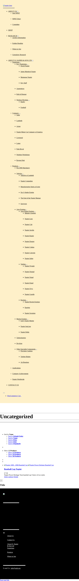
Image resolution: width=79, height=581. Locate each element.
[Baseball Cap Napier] (41, 465)
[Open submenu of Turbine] (26, 264)
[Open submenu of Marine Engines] (27, 319)
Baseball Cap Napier (13, 469)
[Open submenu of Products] (19, 166)
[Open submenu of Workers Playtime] (29, 100)
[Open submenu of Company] (19, 113)
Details (16, 477)
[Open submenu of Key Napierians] (27, 64)
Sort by (15, 436)
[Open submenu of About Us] (17, 11)
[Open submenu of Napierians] (20, 62)
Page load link (4, 580)
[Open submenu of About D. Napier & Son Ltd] (32, 60)
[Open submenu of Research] (18, 36)
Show (14, 452)
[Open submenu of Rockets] (26, 300)
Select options (8, 477)
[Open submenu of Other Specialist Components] (36, 349)
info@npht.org (15, 568)
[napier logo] (7, 5)
